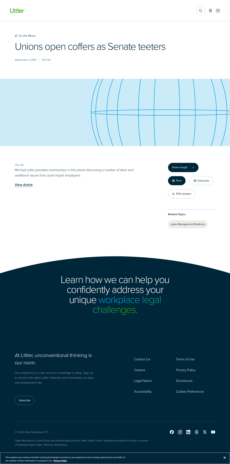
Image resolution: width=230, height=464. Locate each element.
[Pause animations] (210, 10)
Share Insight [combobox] (179, 167)
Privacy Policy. (60, 460)
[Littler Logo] (17, 10)
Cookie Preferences (190, 391)
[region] (115, 458)
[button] (172, 432)
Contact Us (142, 359)
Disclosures (184, 380)
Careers (139, 370)
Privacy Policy (185, 370)
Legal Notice (143, 380)
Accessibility (143, 391)
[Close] (224, 457)
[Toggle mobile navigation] (218, 10)
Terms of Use (185, 359)
